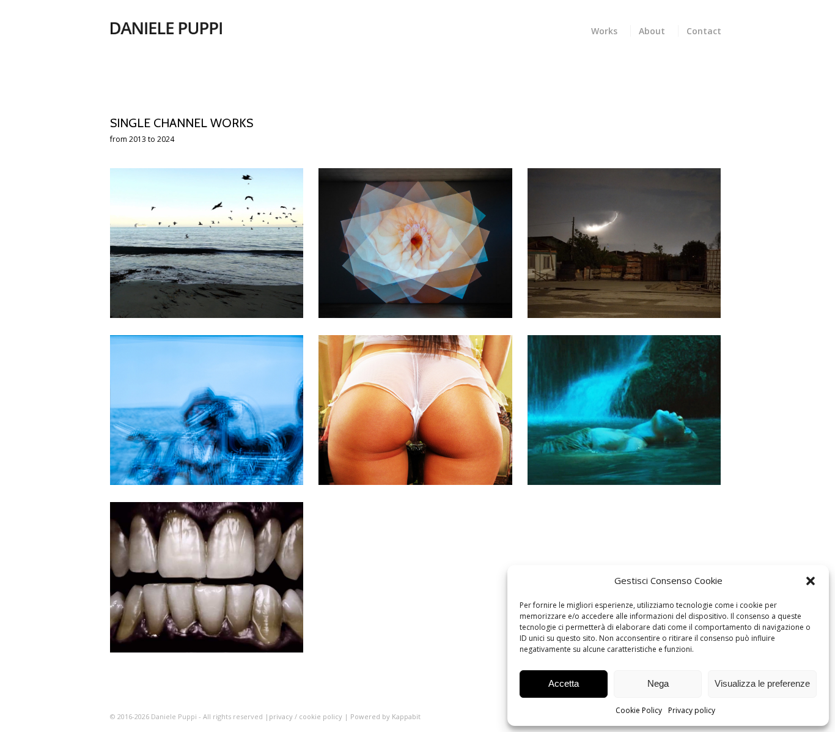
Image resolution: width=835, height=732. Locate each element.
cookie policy (321, 716)
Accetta (563, 683)
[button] (810, 581)
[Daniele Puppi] (166, 27)
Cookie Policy (639, 710)
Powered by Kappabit (385, 716)
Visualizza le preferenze (762, 683)
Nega (658, 683)
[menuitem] (606, 29)
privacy (281, 716)
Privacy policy (691, 710)
